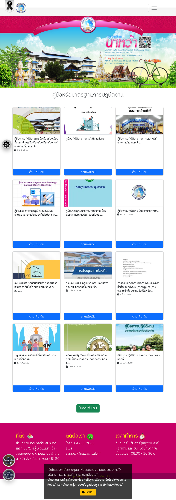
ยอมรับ (89, 492)
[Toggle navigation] (154, 8)
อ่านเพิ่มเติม (36, 172)
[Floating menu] (7, 144)
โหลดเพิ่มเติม (88, 408)
